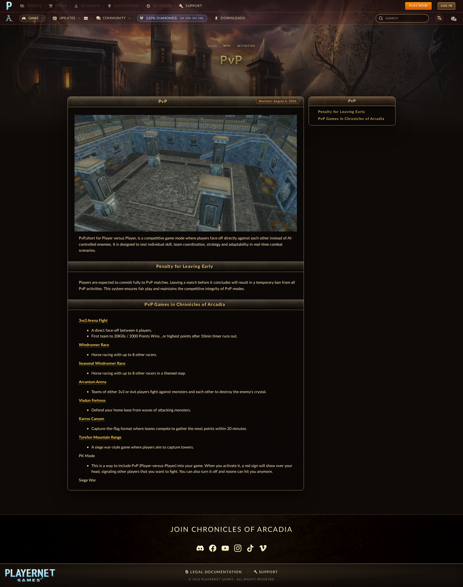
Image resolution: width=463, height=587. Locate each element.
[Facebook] (212, 548)
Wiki (227, 46)
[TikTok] (250, 548)
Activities (246, 46)
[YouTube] (225, 548)
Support (266, 572)
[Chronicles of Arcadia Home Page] (9, 18)
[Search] (381, 18)
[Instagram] (237, 548)
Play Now (418, 5)
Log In (446, 5)
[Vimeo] (262, 548)
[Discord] (200, 548)
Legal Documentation (213, 572)
